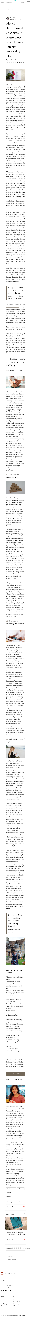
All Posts (7, 9)
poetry (9, 1192)
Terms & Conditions (17, 1302)
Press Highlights (4, 1304)
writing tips (20, 1188)
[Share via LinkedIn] (15, 1202)
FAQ (14, 1305)
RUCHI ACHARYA (6, 2)
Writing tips (8, 1196)
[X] (8, 1290)
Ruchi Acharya (11, 1188)
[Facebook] (3, 1290)
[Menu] (28, 2)
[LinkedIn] (6, 1290)
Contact (3, 1280)
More (13, 9)
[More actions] (24, 19)
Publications (3, 1302)
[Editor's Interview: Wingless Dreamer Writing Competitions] (16, 1223)
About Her (3, 1300)
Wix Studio (23, 1315)
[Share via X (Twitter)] (11, 1202)
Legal (14, 1296)
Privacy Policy (16, 1304)
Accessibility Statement (18, 1300)
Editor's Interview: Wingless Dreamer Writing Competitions (16, 1233)
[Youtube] (10, 1290)
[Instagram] (1, 1290)
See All (23, 1214)
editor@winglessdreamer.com (7, 1288)
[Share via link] (19, 1202)
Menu (2, 1296)
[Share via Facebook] (7, 1202)
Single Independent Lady (10, 1273)
